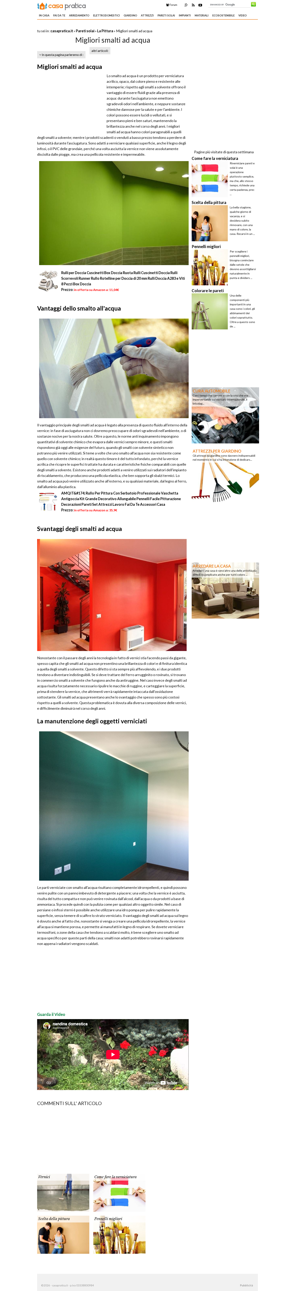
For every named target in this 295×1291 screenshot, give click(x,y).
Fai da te (59, 15)
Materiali (202, 15)
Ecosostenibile (223, 15)
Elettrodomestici (106, 15)
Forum (173, 4)
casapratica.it (62, 31)
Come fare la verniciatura (115, 1177)
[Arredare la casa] (225, 590)
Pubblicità (246, 1285)
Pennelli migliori (108, 1219)
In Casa (44, 15)
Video (242, 15)
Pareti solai (166, 15)
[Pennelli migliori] (119, 1234)
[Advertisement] (84, 25)
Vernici (44, 1177)
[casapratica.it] (61, 5)
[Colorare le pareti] (211, 311)
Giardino (130, 15)
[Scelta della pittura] (63, 1234)
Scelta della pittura (54, 1219)
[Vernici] (63, 1192)
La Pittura (105, 31)
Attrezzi (147, 15)
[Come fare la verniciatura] (119, 1192)
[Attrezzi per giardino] (225, 475)
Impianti (185, 15)
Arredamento (79, 15)
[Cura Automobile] (225, 415)
